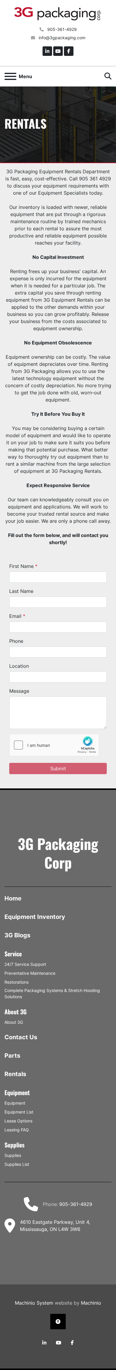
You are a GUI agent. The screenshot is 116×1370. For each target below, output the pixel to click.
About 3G (13, 1022)
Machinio (91, 1303)
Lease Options (18, 1120)
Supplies (12, 1155)
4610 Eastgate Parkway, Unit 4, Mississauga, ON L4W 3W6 (55, 1225)
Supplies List (16, 1164)
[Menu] (10, 76)
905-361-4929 (61, 29)
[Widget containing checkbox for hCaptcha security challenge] (54, 745)
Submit (58, 768)
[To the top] (58, 1321)
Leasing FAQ (16, 1129)
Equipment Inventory (34, 916)
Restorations (16, 982)
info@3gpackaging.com (61, 37)
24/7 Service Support (25, 964)
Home (12, 898)
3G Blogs (17, 935)
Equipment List (18, 1111)
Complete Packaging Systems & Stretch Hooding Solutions (52, 993)
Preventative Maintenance (29, 973)
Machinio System (34, 1303)
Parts (12, 1055)
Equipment (14, 1103)
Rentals (15, 1074)
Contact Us (20, 1037)
